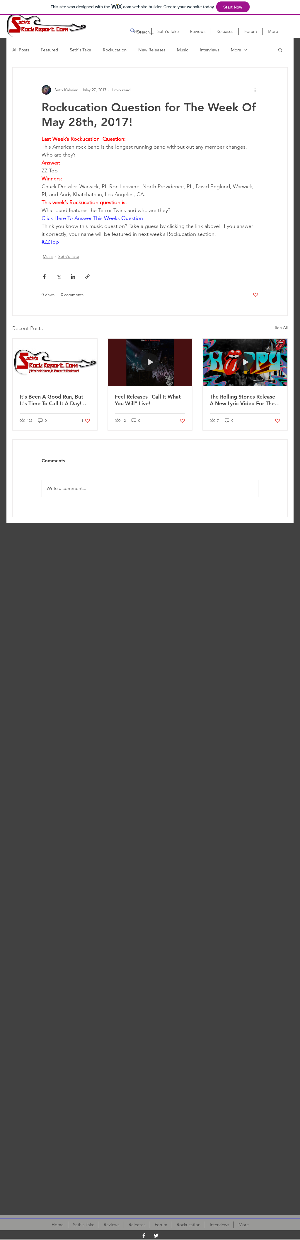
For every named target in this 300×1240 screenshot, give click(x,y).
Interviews (209, 50)
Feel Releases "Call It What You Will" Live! (148, 400)
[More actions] (254, 89)
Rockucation (115, 50)
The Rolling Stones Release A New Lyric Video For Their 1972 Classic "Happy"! (244, 400)
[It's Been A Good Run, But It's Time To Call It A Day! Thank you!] (55, 362)
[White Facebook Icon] (144, 1235)
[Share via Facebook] (44, 276)
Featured (49, 50)
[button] (280, 49)
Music (182, 50)
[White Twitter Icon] (156, 1235)
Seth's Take (80, 50)
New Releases (151, 50)
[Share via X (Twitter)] (59, 276)
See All (281, 327)
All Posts (20, 50)
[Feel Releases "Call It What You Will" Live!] (150, 362)
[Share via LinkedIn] (73, 276)
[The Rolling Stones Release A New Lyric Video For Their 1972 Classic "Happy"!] (245, 362)
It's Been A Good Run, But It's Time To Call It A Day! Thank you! (51, 400)
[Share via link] (87, 276)
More (236, 50)
